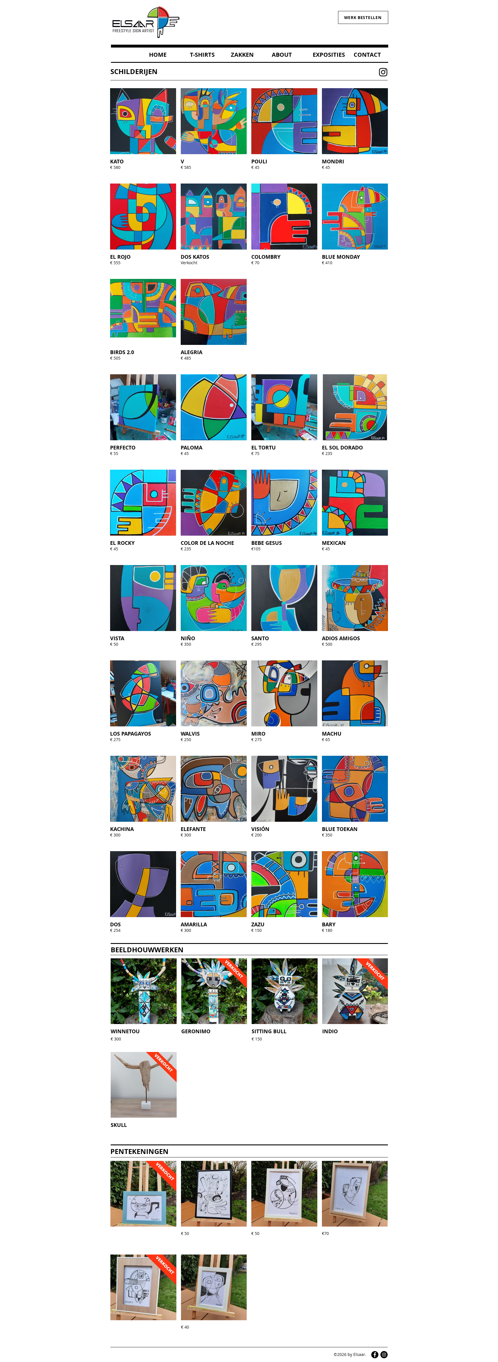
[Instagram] (383, 72)
